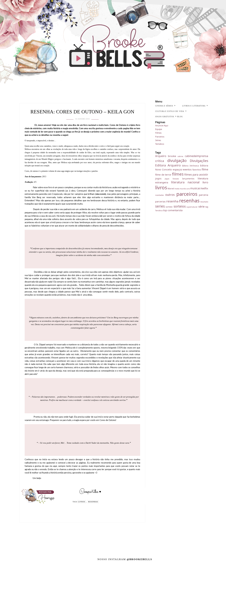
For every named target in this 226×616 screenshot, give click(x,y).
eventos (187, 169)
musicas (195, 188)
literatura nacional (185, 182)
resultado (204, 202)
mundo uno (185, 188)
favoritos (196, 169)
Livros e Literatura (193, 106)
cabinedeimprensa (196, 156)
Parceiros (159, 136)
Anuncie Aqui (161, 125)
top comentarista (172, 210)
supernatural (191, 207)
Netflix (204, 188)
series (160, 206)
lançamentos (188, 178)
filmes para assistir (196, 174)
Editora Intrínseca (190, 165)
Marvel (171, 188)
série (201, 206)
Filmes (158, 132)
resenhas (93, 502)
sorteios (180, 206)
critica (159, 161)
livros (81, 502)
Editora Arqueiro (168, 165)
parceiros (186, 194)
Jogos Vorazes (172, 179)
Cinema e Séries (164, 106)
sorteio (169, 206)
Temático (159, 143)
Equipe (158, 129)
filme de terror (163, 174)
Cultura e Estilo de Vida (169, 111)
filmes (178, 174)
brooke (172, 156)
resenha (172, 201)
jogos (158, 178)
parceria (203, 194)
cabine (180, 156)
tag (206, 207)
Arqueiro (160, 156)
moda (177, 188)
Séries (158, 140)
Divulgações (199, 160)
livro (205, 182)
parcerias (160, 201)
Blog (180, 117)
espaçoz (177, 169)
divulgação (177, 160)
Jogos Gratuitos (164, 117)
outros (170, 194)
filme (205, 169)
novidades (159, 195)
